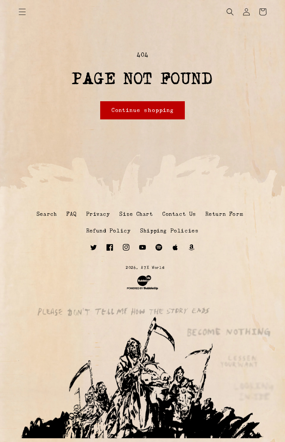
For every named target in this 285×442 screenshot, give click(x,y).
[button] (22, 12)
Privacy (98, 214)
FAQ (71, 214)
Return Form (224, 214)
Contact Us (179, 214)
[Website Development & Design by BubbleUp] (142, 289)
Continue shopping (142, 110)
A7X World (152, 267)
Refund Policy (108, 231)
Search (46, 214)
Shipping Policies (169, 231)
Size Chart (136, 214)
